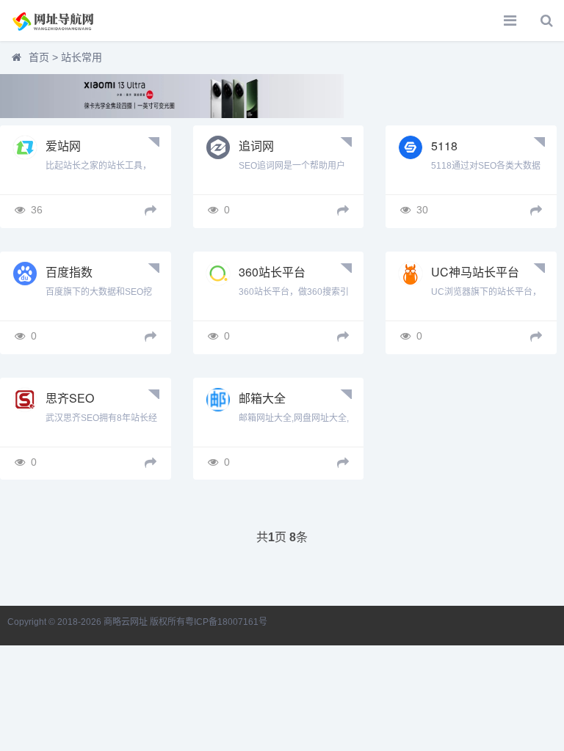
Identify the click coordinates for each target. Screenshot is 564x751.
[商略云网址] (62, 20)
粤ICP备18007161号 (226, 622)
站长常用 (81, 57)
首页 (39, 57)
